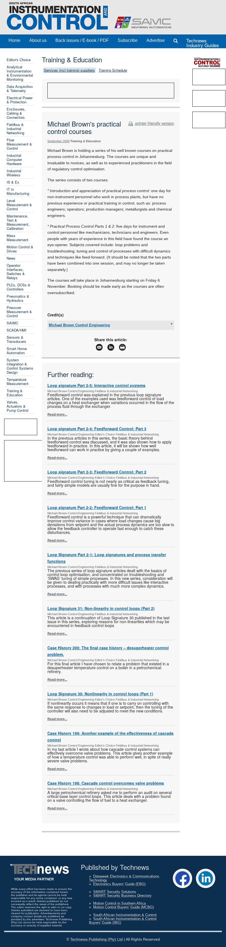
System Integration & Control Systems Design (20, 366)
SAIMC (12, 322)
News (11, 258)
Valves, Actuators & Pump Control (17, 406)
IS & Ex (13, 182)
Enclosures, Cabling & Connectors (16, 113)
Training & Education (15, 392)
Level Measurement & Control (19, 204)
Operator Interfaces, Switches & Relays (16, 271)
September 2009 (58, 141)
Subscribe (128, 40)
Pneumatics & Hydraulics (18, 298)
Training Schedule (113, 70)
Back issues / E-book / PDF (82, 40)
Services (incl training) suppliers (69, 70)
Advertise (155, 40)
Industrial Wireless (14, 172)
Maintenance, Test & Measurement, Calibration (18, 222)
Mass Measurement (17, 237)
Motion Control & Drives (20, 249)
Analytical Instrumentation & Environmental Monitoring (20, 73)
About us (38, 40)
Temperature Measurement (17, 381)
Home (14, 40)
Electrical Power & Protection (20, 99)
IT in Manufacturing (18, 191)
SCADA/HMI (16, 330)
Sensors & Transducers (16, 339)
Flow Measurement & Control (19, 144)
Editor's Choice (19, 59)
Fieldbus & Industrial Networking (15, 128)
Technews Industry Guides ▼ (202, 42)
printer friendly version (154, 123)
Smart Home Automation (17, 350)
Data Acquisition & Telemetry (20, 88)
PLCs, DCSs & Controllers (18, 287)
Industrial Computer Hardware (14, 159)
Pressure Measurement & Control (19, 311)
